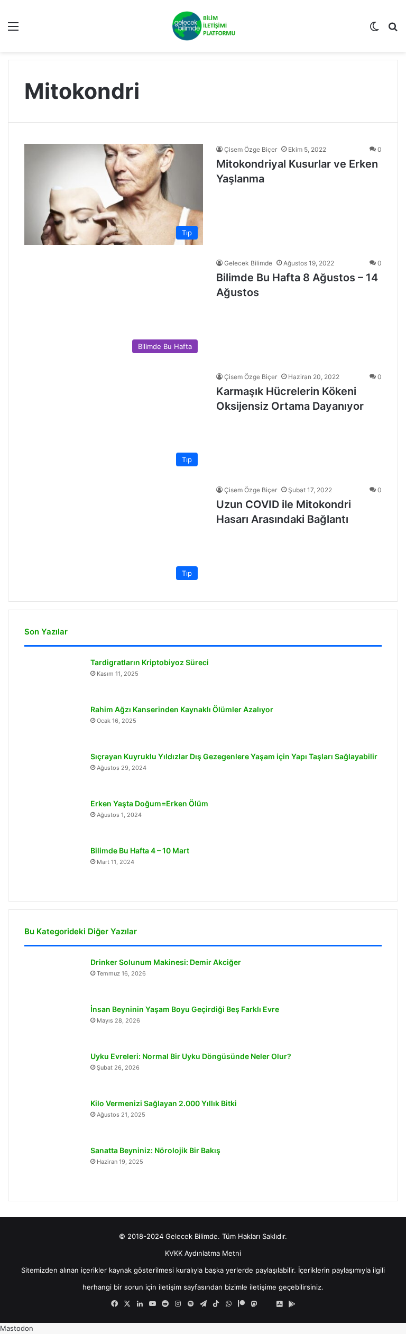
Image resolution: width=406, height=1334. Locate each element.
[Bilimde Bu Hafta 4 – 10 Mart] (53, 865)
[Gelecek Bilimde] (203, 25)
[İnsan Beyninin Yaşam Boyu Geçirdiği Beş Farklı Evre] (53, 1024)
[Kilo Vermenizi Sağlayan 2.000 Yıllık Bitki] (53, 1118)
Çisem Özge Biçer (250, 149)
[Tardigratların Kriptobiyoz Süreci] (53, 677)
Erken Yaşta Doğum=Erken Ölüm (149, 803)
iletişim (170, 1287)
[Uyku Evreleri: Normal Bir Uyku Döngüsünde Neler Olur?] (53, 1071)
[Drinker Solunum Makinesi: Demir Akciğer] (53, 977)
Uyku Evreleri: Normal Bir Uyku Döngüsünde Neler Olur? (190, 1056)
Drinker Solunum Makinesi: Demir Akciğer (165, 962)
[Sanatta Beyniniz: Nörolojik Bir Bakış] (53, 1165)
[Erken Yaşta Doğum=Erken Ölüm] (53, 818)
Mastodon (16, 1328)
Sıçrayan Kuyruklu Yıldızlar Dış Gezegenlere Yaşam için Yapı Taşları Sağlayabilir (233, 756)
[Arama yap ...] (392, 30)
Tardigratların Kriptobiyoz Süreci (149, 662)
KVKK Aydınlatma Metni (203, 1253)
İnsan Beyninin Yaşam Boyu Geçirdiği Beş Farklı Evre (184, 1009)
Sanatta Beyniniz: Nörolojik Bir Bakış (155, 1150)
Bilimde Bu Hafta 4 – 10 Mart (139, 850)
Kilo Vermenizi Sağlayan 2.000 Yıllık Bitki (163, 1103)
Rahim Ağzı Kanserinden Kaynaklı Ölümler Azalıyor (181, 709)
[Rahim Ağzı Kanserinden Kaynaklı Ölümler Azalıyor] (53, 724)
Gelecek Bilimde (248, 263)
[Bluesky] (266, 1304)
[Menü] (13, 30)
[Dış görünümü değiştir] (374, 30)
